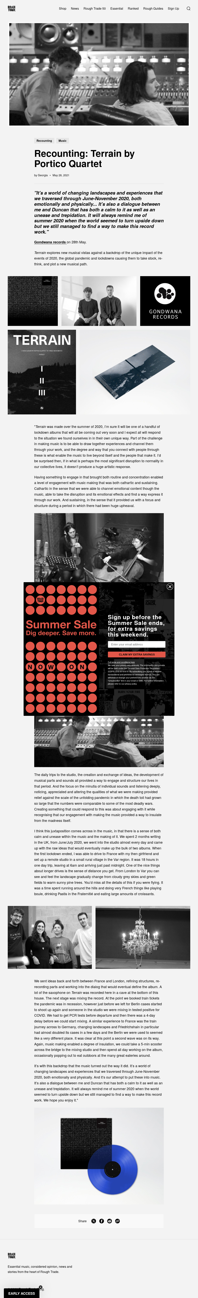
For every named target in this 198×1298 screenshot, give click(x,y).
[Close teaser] (41, 1287)
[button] (21, 1293)
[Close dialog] (170, 587)
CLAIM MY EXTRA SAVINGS (137, 654)
